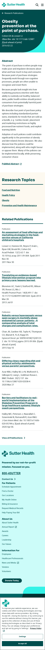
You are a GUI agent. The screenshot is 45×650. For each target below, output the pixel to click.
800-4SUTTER (11, 473)
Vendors (5, 567)
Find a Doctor (7, 491)
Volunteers (6, 571)
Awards (5, 531)
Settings (22, 636)
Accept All (22, 643)
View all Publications (12, 438)
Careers (5, 535)
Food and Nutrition (11, 190)
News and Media (11, 562)
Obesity (5, 200)
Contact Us (7, 479)
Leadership (6, 539)
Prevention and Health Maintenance (19, 205)
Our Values (6, 544)
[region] (22, 623)
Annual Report (10, 527)
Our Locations (8, 495)
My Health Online (9, 499)
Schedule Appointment (11, 486)
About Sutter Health (10, 522)
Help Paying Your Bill (11, 512)
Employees (6, 554)
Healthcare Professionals (12, 558)
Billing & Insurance (10, 504)
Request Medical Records (12, 508)
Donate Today (12, 580)
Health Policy (8, 195)
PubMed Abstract (10, 163)
